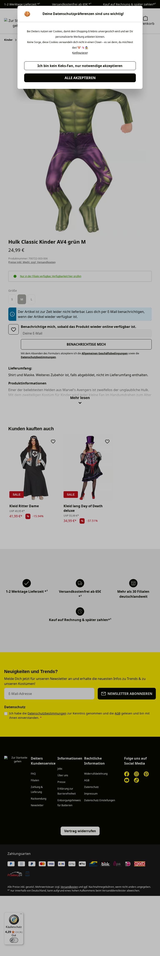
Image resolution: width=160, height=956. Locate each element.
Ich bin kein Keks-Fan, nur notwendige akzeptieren (80, 65)
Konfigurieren (80, 52)
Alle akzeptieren (80, 78)
